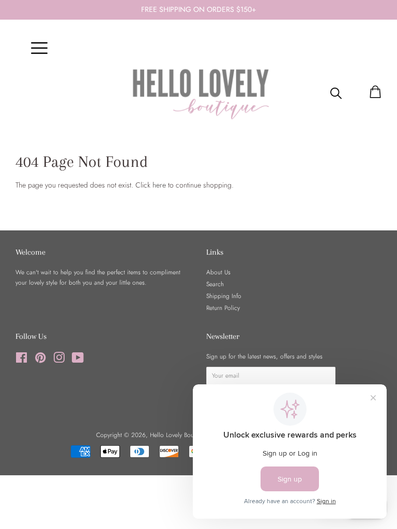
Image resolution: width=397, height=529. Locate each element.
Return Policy (223, 307)
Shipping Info (223, 295)
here (159, 185)
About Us (218, 272)
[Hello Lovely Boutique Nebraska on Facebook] (21, 359)
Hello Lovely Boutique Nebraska (192, 434)
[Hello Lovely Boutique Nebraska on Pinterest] (40, 359)
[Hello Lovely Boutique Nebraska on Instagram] (59, 359)
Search (215, 283)
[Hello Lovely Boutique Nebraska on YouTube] (78, 359)
